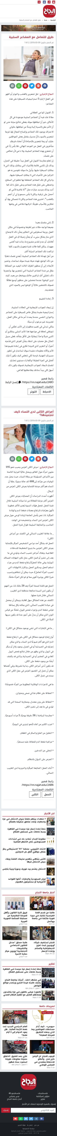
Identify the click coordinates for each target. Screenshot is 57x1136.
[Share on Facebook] (45, 86)
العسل (32, 1018)
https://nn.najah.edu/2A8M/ (37, 1009)
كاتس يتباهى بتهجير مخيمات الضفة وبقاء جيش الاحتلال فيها (25, 1084)
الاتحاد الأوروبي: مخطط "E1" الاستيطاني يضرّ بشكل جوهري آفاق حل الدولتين (24, 1074)
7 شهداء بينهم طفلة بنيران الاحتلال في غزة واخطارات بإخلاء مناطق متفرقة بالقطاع (24, 1044)
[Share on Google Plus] (38, 86)
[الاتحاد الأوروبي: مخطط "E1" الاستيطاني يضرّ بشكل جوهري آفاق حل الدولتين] (51, 1075)
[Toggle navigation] (39, 2)
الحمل (47, 794)
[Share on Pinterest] (25, 86)
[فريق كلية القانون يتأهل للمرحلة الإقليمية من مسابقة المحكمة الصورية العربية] (14, 1127)
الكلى (35, 794)
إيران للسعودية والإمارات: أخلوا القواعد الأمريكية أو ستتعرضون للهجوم (27, 1104)
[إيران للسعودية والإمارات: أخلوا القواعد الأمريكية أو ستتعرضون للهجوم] (51, 1105)
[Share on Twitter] (32, 86)
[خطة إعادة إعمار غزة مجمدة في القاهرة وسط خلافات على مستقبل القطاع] (51, 1055)
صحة (45, 20)
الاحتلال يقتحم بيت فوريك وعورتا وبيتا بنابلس (24, 1093)
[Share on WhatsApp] (19, 86)
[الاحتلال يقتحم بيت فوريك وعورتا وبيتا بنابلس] (51, 1095)
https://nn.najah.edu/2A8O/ (38, 382)
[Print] (12, 86)
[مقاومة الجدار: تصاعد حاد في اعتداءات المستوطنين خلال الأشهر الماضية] (51, 1065)
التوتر (33, 391)
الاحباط (47, 391)
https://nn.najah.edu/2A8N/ (38, 785)
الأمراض (46, 1018)
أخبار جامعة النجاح (45, 1116)
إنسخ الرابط (12, 382)
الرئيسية (53, 20)
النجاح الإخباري (49, 11)
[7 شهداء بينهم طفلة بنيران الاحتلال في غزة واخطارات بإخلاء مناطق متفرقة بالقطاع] (51, 1045)
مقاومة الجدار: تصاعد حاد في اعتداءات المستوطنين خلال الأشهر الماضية (27, 1064)
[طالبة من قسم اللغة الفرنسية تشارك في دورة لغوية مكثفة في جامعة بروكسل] (42, 1127)
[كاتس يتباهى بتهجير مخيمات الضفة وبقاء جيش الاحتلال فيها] (51, 1085)
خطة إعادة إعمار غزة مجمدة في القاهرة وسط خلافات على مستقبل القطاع (26, 1054)
